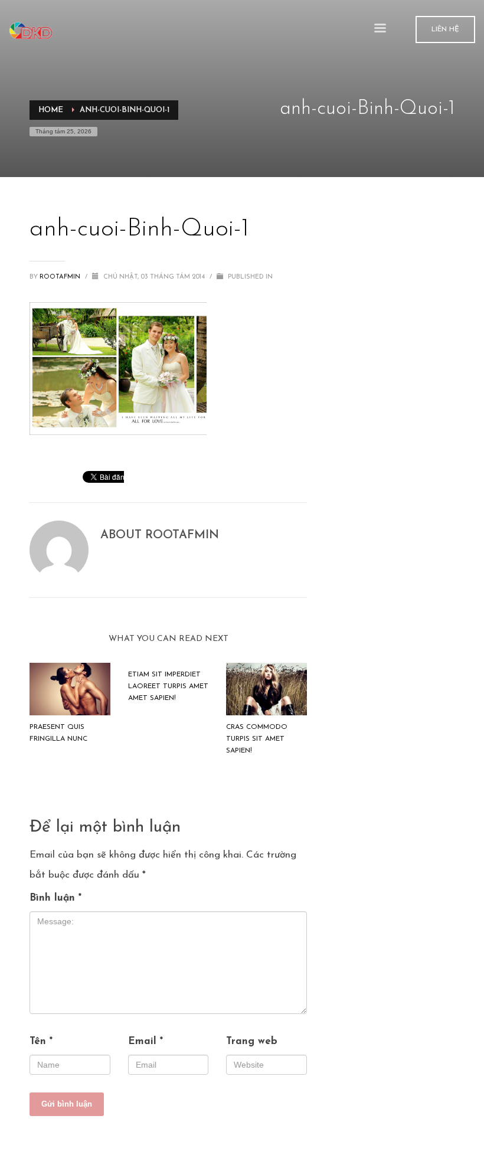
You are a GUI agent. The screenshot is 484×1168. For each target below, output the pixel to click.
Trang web (251, 1041)
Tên (41, 1041)
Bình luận (55, 898)
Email (145, 1041)
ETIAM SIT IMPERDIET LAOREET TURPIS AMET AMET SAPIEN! (168, 686)
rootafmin (61, 277)
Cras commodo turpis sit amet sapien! (256, 739)
